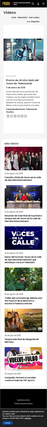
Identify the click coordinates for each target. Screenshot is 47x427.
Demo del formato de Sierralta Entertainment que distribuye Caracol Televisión (23, 260)
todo (13, 17)
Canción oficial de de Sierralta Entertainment (23, 179)
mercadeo (34, 17)
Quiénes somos (23, 400)
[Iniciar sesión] (37, 3)
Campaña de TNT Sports (20, 379)
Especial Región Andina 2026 (21, 3)
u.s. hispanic (33, 21)
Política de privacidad (23, 404)
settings (28, 418)
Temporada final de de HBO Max (22, 340)
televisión (22, 17)
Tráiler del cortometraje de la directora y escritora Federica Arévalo (23, 301)
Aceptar (7, 423)
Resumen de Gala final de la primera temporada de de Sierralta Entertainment (23, 218)
